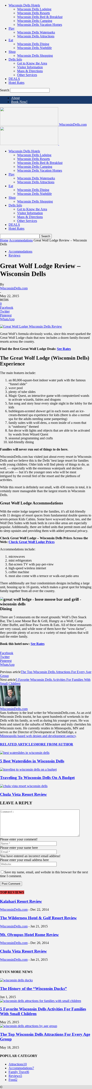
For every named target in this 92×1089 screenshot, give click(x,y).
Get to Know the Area (32, 63)
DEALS (14, 79)
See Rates (64, 349)
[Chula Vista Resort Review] (23, 786)
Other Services (27, 75)
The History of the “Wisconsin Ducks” (33, 988)
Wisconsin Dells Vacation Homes (39, 24)
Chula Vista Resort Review (23, 794)
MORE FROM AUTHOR (54, 744)
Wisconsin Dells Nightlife (34, 48)
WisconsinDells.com (14, 288)
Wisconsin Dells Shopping (35, 55)
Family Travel (19, 1072)
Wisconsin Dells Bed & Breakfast (39, 17)
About (15, 98)
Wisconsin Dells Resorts (33, 13)
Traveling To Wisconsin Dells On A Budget (37, 777)
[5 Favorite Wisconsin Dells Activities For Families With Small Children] (40, 1001)
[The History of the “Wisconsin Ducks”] (16, 980)
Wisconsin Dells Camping (34, 21)
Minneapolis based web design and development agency (38, 736)
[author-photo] (10, 705)
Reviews (14, 255)
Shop (12, 51)
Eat (11, 40)
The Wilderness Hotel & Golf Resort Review (38, 918)
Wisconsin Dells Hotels (24, 5)
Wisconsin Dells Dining (33, 44)
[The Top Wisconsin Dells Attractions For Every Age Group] (28, 1026)
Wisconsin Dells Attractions (35, 36)
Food (13, 1079)
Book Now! (19, 102)
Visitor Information (30, 67)
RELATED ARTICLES (17, 744)
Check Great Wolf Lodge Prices (32, 542)
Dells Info (15, 59)
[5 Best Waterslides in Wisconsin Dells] (24, 753)
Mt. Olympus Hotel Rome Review (29, 934)
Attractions (18, 1064)
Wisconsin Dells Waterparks (36, 32)
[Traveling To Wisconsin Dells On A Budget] (28, 769)
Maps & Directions (30, 71)
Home (4, 240)
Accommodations (21, 240)
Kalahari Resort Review (21, 901)
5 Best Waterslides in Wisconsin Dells (32, 761)
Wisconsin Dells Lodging (34, 9)
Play (12, 28)
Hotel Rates (16, 82)
